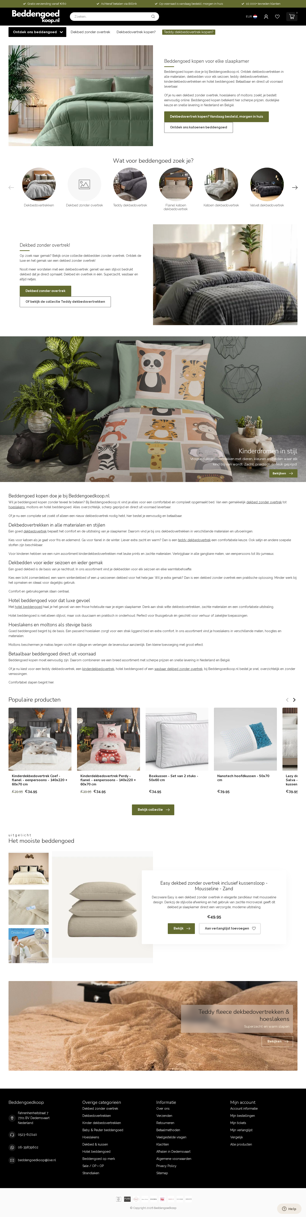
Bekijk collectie (150, 809)
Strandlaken (90, 1173)
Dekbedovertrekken (96, 1116)
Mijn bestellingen (242, 1116)
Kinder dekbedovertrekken (101, 1123)
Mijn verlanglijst (241, 1130)
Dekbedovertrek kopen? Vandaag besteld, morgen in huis (216, 116)
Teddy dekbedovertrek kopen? (188, 32)
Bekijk (178, 928)
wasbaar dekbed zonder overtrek (178, 669)
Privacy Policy (166, 1166)
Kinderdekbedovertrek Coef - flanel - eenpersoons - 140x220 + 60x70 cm (39, 780)
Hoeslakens (90, 1137)
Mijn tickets (238, 1123)
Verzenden (164, 1116)
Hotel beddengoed (96, 1151)
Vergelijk (236, 1137)
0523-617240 (27, 1134)
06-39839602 (28, 1147)
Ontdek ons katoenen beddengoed (198, 127)
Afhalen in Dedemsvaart (173, 1151)
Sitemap (162, 1173)
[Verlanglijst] (277, 16)
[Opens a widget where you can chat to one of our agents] (289, 1209)
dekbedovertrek (35, 531)
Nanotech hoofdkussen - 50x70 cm (243, 778)
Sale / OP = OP (93, 1166)
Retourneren (165, 1123)
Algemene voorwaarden (173, 1159)
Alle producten (241, 1144)
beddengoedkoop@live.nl (37, 1160)
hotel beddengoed (28, 607)
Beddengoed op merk (98, 1159)
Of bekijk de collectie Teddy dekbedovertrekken (65, 301)
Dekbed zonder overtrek (90, 32)
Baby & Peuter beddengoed (102, 1130)
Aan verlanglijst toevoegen (227, 928)
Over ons (163, 1108)
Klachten (162, 1144)
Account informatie (244, 1108)
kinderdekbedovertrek (98, 669)
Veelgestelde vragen (171, 1137)
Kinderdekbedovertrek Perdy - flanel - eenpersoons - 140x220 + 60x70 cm (108, 780)
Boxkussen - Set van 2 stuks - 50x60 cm (173, 778)
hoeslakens (17, 507)
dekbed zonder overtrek (264, 502)
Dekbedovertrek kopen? (136, 32)
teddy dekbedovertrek (194, 540)
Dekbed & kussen (95, 1144)
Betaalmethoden (168, 1130)
